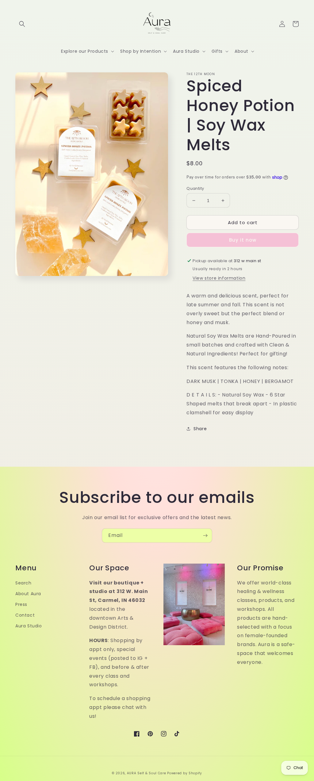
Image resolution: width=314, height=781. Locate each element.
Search (23, 583)
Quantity (195, 188)
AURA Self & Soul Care (146, 773)
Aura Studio (28, 626)
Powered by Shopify (184, 773)
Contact (25, 615)
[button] (22, 24)
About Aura (28, 594)
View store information (219, 278)
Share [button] (200, 429)
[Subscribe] (205, 535)
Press (21, 604)
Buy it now (242, 240)
